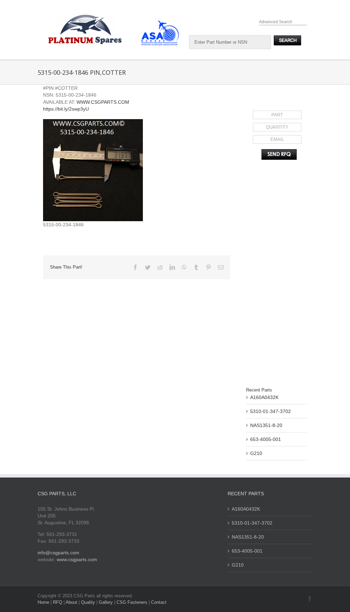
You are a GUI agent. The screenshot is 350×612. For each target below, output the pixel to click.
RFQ (58, 602)
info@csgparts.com (58, 552)
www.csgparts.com (77, 559)
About (72, 602)
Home (44, 602)
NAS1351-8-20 (266, 425)
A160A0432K (264, 397)
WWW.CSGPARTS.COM (103, 102)
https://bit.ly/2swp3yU (66, 109)
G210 (256, 453)
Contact (158, 602)
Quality (88, 602)
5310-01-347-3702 (270, 411)
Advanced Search (275, 21)
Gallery (106, 602)
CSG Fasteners (132, 602)
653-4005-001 (265, 439)
